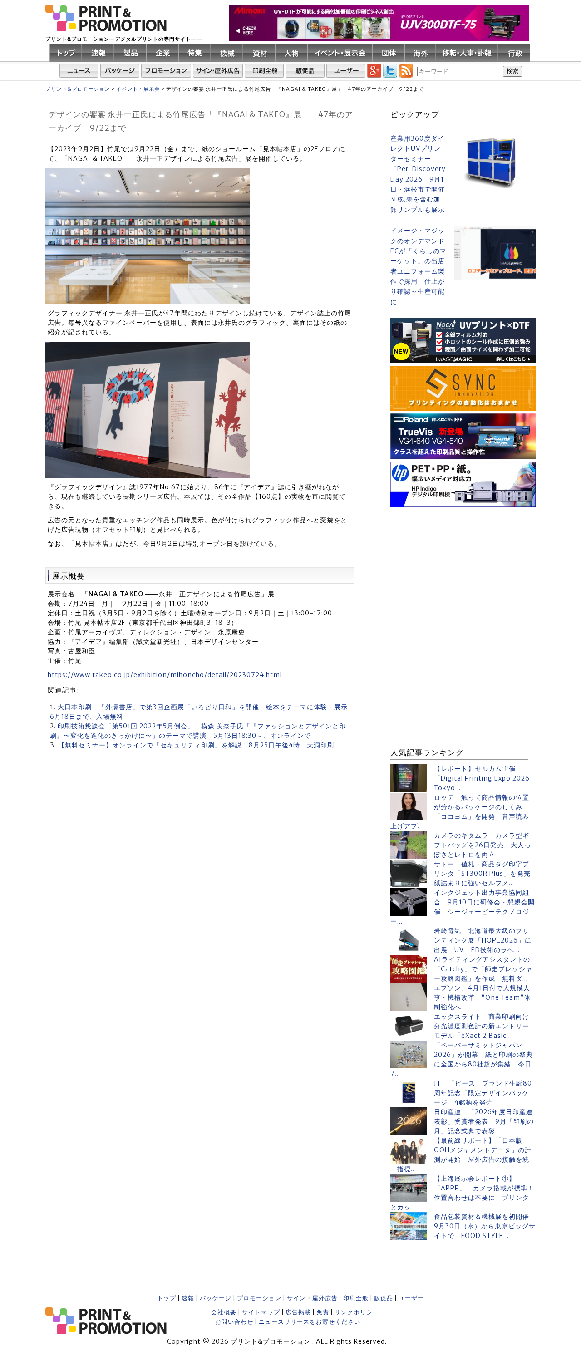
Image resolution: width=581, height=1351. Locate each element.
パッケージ (215, 1298)
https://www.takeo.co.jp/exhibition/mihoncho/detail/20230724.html (165, 675)
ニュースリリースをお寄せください (309, 1321)
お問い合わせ (234, 1321)
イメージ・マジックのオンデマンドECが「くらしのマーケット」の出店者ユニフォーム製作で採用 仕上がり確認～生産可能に (418, 266)
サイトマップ (261, 1312)
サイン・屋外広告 (312, 1298)
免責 (322, 1312)
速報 (188, 1298)
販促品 (383, 1298)
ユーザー (411, 1298)
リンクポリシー (357, 1312)
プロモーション (259, 1298)
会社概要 (223, 1312)
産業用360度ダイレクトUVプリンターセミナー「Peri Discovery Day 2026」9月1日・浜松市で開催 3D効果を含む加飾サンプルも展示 (418, 174)
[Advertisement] (463, 566)
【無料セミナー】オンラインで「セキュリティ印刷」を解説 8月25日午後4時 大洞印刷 (196, 745)
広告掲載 (298, 1312)
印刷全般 (356, 1298)
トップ (166, 1298)
